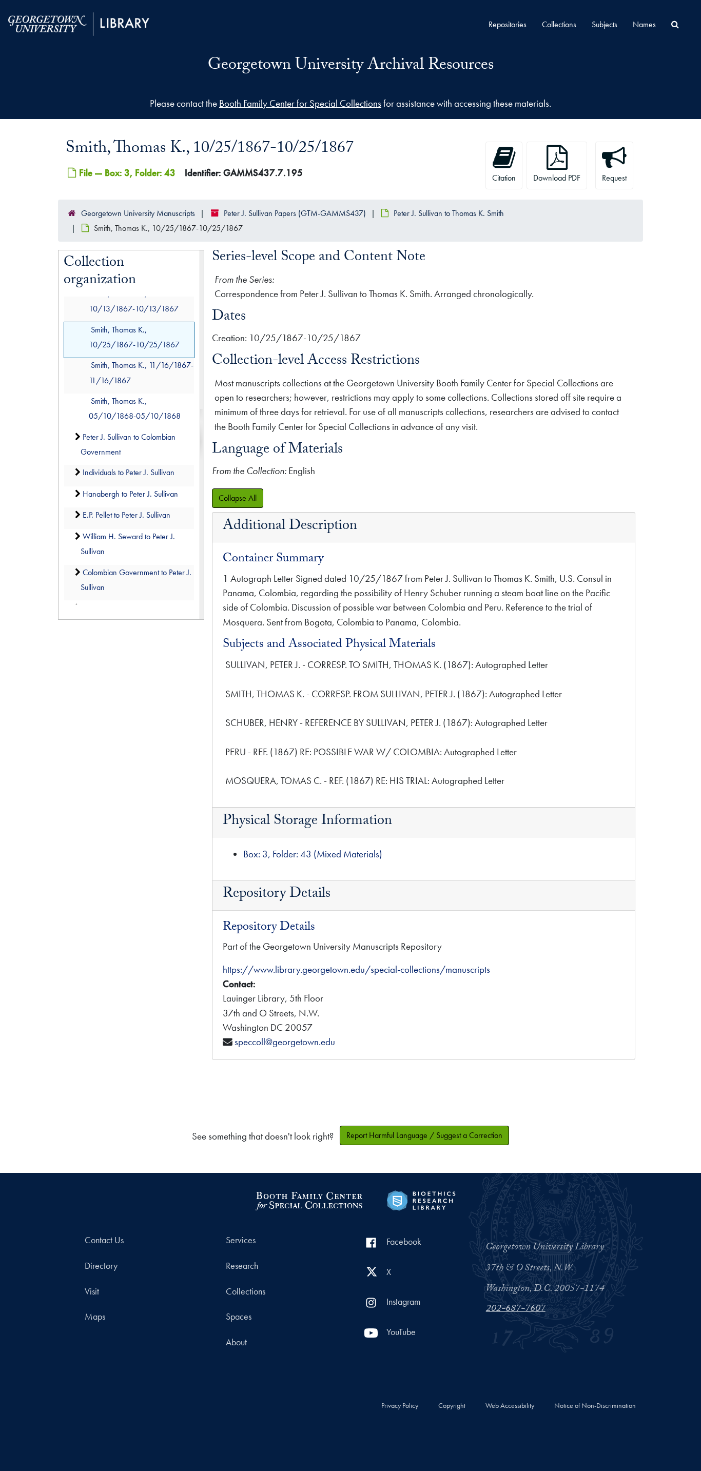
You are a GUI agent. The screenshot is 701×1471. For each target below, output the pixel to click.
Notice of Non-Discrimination (595, 1406)
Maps (95, 1316)
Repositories (508, 24)
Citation (504, 177)
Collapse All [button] (238, 498)
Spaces (238, 1316)
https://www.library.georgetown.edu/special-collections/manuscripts (356, 969)
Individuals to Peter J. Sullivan (128, 472)
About (236, 1342)
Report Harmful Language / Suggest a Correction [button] (424, 1135)
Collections (559, 24)
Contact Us (104, 1240)
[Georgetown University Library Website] (78, 22)
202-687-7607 (516, 1309)
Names (644, 24)
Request (614, 177)
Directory (101, 1265)
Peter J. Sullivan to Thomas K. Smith (449, 213)
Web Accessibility (509, 1406)
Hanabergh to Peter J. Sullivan (130, 493)
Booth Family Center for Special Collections (300, 103)
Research (242, 1265)
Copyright (451, 1406)
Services (241, 1240)
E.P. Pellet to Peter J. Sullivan (126, 515)
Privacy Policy (399, 1406)
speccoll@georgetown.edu (285, 1041)
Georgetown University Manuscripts (138, 213)
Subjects (604, 24)
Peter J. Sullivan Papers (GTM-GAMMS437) (295, 213)
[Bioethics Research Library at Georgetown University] (421, 1199)
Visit (92, 1291)
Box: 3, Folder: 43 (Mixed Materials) (312, 854)
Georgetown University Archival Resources (351, 66)
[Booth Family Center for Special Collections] (309, 1199)
